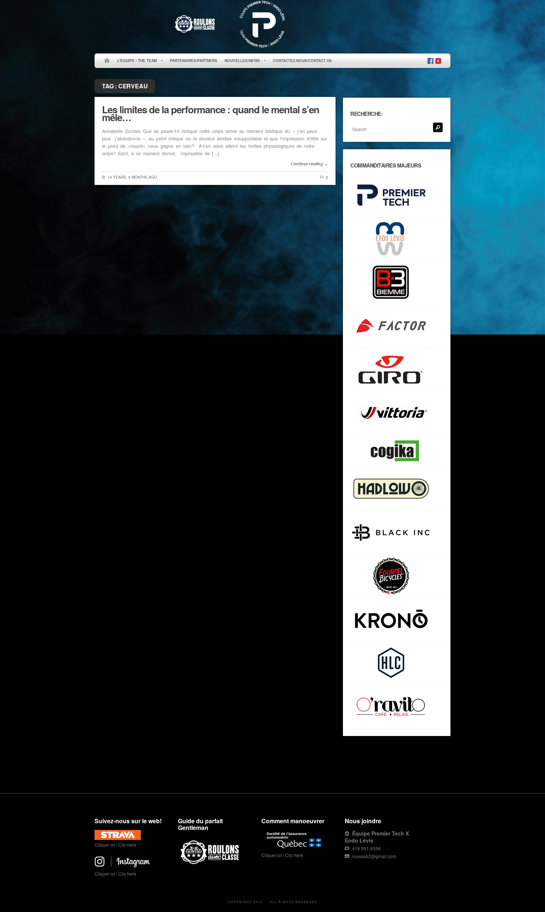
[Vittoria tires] (396, 413)
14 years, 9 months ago (132, 177)
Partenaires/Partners (193, 60)
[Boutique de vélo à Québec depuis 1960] (396, 576)
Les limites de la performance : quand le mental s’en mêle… (210, 113)
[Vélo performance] (396, 326)
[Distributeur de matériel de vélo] (396, 663)
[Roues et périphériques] (396, 533)
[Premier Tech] (396, 196)
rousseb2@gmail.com (374, 856)
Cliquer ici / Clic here (115, 844)
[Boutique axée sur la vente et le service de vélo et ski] (396, 489)
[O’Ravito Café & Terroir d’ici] (396, 707)
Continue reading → (309, 164)
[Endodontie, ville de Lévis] (396, 239)
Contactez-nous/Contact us (302, 60)
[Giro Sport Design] (396, 369)
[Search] (438, 127)
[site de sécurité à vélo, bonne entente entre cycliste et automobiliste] (211, 863)
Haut (440, 770)
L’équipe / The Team (135, 61)
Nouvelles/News (240, 61)
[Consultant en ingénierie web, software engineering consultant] (396, 451)
